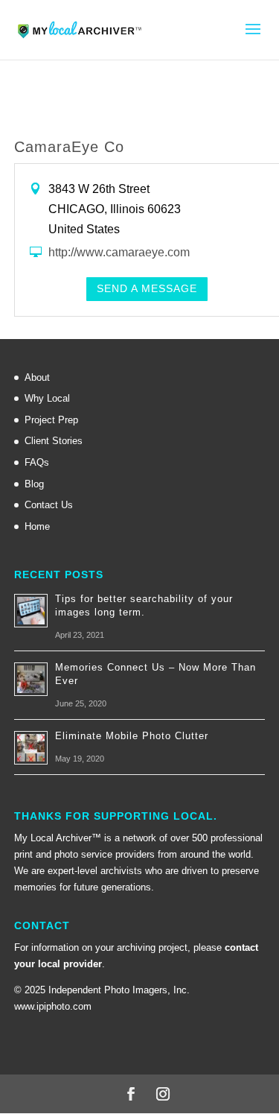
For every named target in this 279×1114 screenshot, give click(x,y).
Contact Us (49, 504)
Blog (34, 484)
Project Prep (51, 419)
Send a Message (147, 288)
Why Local (47, 398)
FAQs (37, 462)
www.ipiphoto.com (53, 1006)
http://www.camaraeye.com (119, 252)
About (37, 377)
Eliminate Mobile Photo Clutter (131, 735)
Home (37, 526)
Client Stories (54, 440)
